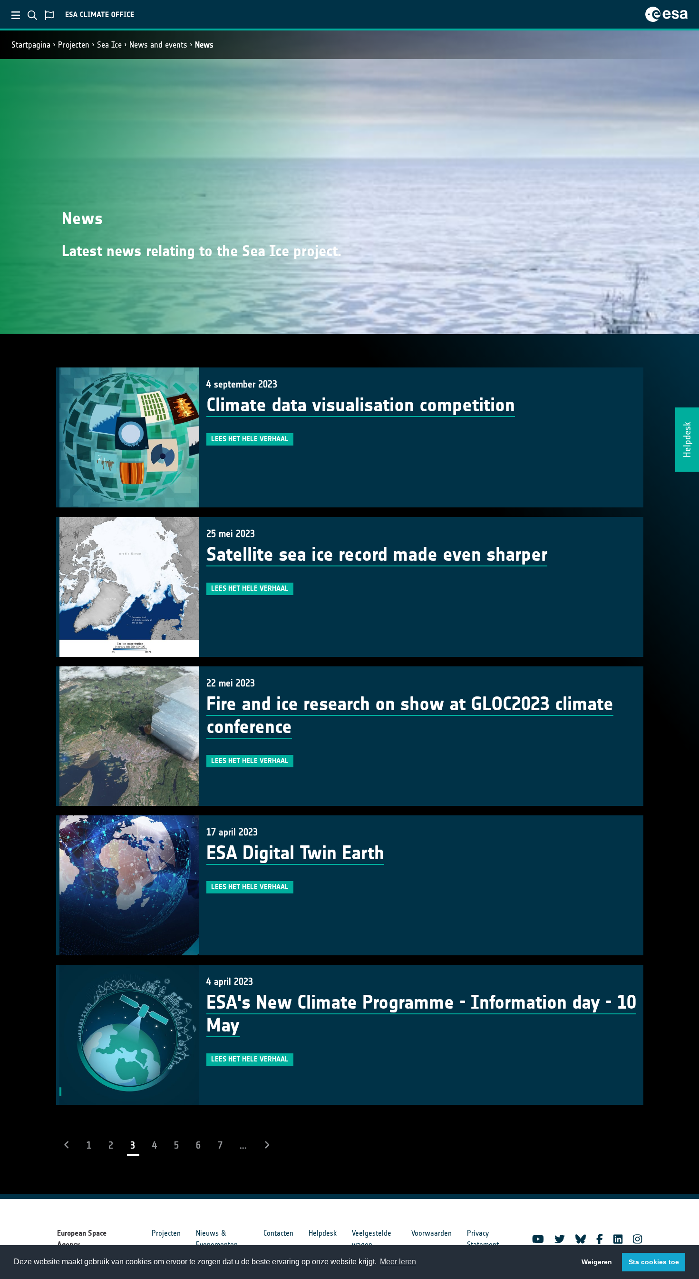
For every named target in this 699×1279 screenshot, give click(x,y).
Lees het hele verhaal (250, 439)
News (204, 45)
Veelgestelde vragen (371, 1239)
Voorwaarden (431, 1233)
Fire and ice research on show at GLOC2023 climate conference (409, 715)
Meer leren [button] (398, 1262)
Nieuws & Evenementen (217, 1239)
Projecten (73, 45)
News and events (158, 45)
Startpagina (30, 45)
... (243, 1145)
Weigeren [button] (597, 1262)
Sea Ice (109, 45)
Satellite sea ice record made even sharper (376, 554)
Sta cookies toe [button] (654, 1262)
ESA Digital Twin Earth (295, 853)
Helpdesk (323, 1233)
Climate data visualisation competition (360, 405)
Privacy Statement (483, 1239)
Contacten (278, 1233)
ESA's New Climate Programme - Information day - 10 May (421, 1014)
